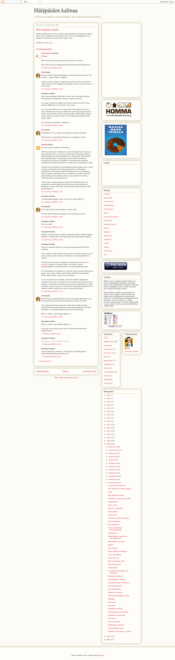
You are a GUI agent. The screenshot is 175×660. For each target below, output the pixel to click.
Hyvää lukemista (114, 521)
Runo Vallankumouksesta (117, 551)
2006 (108, 640)
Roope (106, 228)
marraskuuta (113, 450)
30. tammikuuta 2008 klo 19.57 (52, 140)
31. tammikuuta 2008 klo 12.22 (52, 192)
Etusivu (65, 371)
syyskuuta (112, 457)
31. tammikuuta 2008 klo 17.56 (52, 291)
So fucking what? (114, 564)
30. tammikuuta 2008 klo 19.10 (52, 125)
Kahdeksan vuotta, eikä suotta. (119, 498)
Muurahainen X (114, 525)
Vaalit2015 (108, 364)
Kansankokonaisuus (111, 217)
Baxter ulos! (112, 505)
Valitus (106, 368)
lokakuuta (112, 453)
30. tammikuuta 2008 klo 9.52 (51, 68)
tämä (67, 354)
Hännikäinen (108, 209)
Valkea (106, 247)
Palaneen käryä (110, 224)
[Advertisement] (121, 59)
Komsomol (108, 349)
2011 (108, 434)
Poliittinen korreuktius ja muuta (119, 631)
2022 (108, 398)
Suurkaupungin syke (115, 628)
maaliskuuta (113, 476)
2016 (108, 418)
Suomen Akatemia (115, 586)
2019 (108, 408)
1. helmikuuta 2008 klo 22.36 (51, 344)
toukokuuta (112, 470)
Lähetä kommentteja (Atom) (68, 378)
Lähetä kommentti (45, 361)
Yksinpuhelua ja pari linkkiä (118, 612)
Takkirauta (108, 236)
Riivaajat (111, 599)
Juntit (110, 492)
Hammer (107, 194)
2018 (108, 411)
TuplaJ (106, 243)
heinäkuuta (112, 463)
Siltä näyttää (112, 512)
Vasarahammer (46, 53)
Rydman (107, 232)
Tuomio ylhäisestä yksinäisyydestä (115, 529)
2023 (108, 395)
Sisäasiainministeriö (115, 576)
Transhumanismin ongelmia (118, 518)
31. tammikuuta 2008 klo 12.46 (52, 202)
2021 (108, 402)
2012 (108, 431)
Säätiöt (110, 545)
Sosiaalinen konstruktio (116, 615)
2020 (108, 405)
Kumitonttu (108, 220)
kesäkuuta (112, 466)
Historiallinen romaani (116, 542)
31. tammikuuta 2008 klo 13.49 (52, 227)
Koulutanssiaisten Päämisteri (119, 583)
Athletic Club (108, 342)
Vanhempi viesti (89, 371)
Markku (44, 144)
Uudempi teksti (42, 371)
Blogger (100, 655)
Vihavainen (108, 251)
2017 (108, 415)
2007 (108, 636)
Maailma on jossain (115, 592)
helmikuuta (112, 479)
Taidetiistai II (112, 533)
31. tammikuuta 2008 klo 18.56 (52, 317)
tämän (55, 133)
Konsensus (112, 602)
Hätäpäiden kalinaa (56, 10)
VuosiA (106, 376)
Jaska (106, 213)
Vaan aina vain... (114, 558)
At (104, 338)
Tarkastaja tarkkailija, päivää (118, 596)
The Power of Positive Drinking (119, 489)
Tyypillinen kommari (115, 609)
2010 (108, 437)
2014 (108, 424)
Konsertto (107, 353)
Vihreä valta (112, 515)
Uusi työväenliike (114, 589)
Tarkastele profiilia (131, 351)
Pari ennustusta (114, 622)
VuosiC (106, 383)
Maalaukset (108, 360)
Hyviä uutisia (108, 201)
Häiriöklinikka (109, 205)
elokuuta (111, 460)
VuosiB (106, 379)
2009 (108, 441)
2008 (108, 444)
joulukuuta (112, 447)
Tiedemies (108, 239)
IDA (42, 72)
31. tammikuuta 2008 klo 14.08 (52, 240)
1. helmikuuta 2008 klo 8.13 (50, 334)
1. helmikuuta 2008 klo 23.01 (51, 357)
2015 (108, 421)
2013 (108, 428)
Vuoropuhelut (109, 372)
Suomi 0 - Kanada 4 (115, 508)
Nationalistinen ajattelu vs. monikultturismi (118, 537)
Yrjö (105, 255)
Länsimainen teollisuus (116, 485)
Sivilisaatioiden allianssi (116, 579)
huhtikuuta (112, 473)
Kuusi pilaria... (113, 548)
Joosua (106, 345)
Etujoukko (111, 605)
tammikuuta (113, 483)
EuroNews (112, 618)
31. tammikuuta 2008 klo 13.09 (52, 217)
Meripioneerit (113, 502)
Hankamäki (108, 198)
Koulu (106, 357)
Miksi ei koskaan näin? (116, 561)
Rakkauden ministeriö (116, 625)
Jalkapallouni (113, 568)
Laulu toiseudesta (114, 555)
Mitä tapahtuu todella (116, 495)
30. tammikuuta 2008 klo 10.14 (52, 89)
